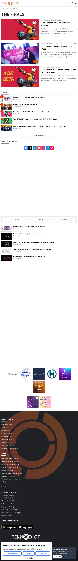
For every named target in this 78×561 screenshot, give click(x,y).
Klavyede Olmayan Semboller (10, 448)
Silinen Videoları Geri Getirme (10, 464)
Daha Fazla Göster (39, 135)
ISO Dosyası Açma (7, 470)
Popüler (40, 220)
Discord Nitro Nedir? (7, 501)
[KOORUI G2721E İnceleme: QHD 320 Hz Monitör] (6, 99)
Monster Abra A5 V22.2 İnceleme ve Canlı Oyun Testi (31, 112)
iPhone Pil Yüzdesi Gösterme (10, 467)
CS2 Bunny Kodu (6, 433)
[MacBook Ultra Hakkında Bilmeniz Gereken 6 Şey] (6, 258)
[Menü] (76, 4)
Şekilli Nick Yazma (6, 439)
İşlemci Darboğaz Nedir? (8, 498)
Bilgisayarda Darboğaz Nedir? (10, 507)
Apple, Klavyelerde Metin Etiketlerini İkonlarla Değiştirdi (32, 249)
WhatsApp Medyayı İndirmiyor (10, 479)
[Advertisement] (39, 181)
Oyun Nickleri (5, 430)
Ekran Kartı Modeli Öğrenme (9, 458)
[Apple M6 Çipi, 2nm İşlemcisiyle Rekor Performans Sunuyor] (6, 244)
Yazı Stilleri (4, 427)
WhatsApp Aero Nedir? (8, 495)
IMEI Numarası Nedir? (8, 504)
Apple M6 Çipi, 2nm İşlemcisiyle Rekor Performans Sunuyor (33, 242)
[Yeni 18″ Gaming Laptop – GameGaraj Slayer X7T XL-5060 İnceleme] (6, 121)
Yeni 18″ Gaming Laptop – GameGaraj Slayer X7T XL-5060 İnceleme (36, 119)
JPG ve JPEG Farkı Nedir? (9, 510)
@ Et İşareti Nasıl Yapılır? (8, 482)
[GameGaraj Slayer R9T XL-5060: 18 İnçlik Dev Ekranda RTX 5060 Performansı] (6, 128)
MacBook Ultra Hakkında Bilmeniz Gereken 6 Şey (29, 256)
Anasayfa (5, 9)
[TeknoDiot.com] (10, 3)
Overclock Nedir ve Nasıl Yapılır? (11, 513)
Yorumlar (64, 220)
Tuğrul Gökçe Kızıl (48, 20)
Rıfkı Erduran (46, 67)
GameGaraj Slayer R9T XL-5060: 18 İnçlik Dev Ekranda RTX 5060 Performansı (39, 126)
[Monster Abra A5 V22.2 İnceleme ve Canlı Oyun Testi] (6, 114)
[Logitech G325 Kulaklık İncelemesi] (6, 107)
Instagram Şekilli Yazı (7, 445)
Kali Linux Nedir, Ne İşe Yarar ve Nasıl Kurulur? (29, 234)
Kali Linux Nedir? (6, 515)
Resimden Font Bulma (8, 476)
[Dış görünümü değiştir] (72, 4)
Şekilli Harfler (5, 442)
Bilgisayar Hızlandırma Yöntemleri (11, 473)
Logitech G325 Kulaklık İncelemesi (25, 104)
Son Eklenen (15, 220)
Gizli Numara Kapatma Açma (10, 461)
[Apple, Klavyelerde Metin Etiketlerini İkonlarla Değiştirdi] (6, 251)
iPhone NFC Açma (7, 424)
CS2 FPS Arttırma (6, 436)
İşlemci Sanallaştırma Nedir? (10, 492)
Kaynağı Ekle (57, 556)
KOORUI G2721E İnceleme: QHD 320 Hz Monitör (29, 97)
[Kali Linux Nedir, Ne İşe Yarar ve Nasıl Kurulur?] (6, 236)
